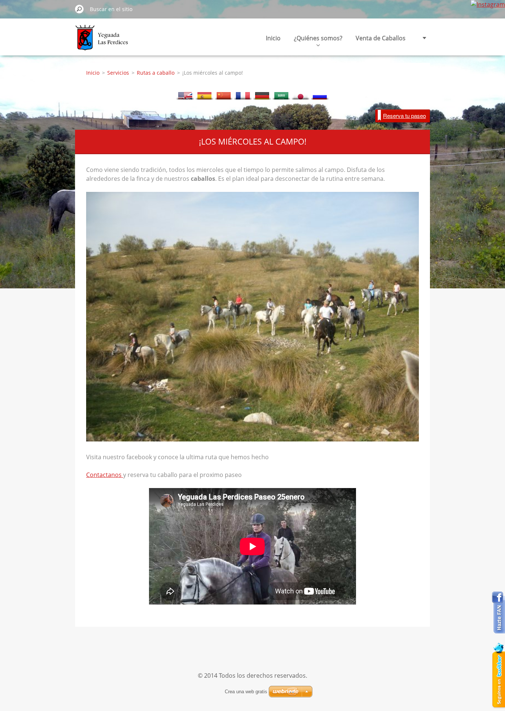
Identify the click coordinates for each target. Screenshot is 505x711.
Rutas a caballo (155, 72)
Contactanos (104, 475)
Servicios (118, 72)
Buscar (79, 9)
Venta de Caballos (381, 38)
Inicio (273, 38)
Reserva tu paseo (404, 115)
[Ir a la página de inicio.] (103, 41)
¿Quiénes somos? (318, 38)
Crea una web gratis (246, 691)
